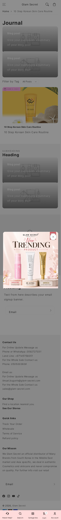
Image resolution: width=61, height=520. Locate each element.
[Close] (53, 236)
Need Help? (7, 518)
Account (55, 518)
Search (20, 518)
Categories (33, 518)
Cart (44, 515)
